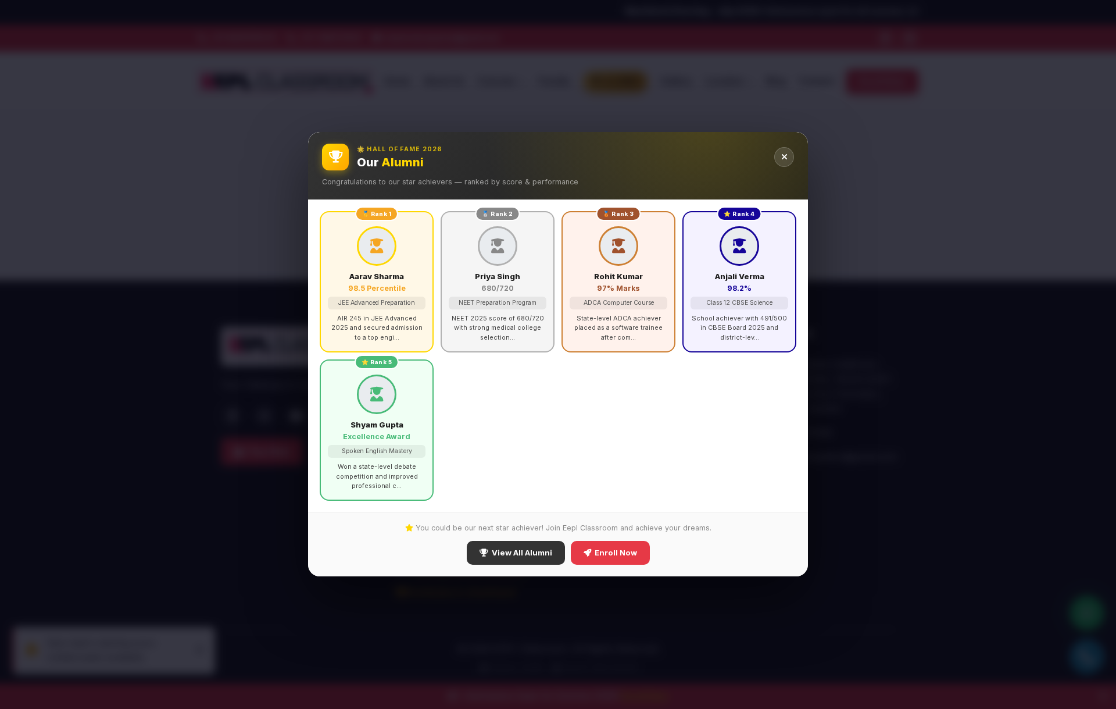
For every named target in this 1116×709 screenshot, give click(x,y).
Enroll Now (616, 553)
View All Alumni (522, 553)
